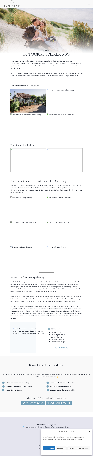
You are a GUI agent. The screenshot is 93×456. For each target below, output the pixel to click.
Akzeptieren (49, 448)
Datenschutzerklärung (63, 452)
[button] (89, 431)
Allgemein (46, 50)
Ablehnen (61, 448)
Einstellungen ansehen (78, 448)
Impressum (73, 452)
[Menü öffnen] (89, 3)
